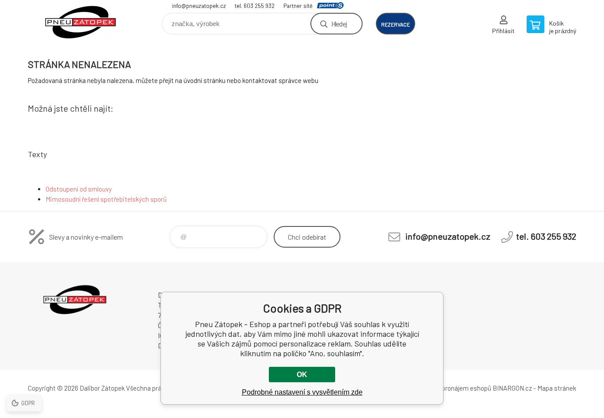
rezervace (395, 24)
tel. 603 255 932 (255, 5)
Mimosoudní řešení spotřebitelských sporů (106, 199)
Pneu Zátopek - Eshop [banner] (81, 20)
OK (302, 374)
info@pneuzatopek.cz (199, 5)
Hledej (339, 23)
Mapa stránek (556, 388)
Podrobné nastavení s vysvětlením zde (302, 392)
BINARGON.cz (512, 388)
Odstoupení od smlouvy (79, 189)
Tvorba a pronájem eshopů (453, 388)
